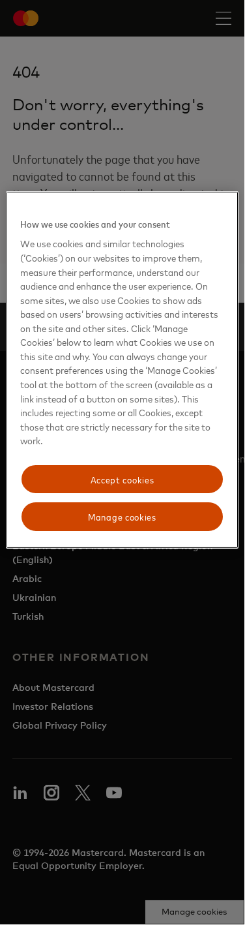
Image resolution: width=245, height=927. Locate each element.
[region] (122, 370)
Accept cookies (122, 479)
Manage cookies (122, 516)
